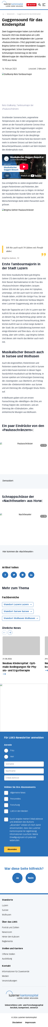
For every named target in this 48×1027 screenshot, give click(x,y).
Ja (17, 877)
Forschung (15, 805)
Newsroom (11, 14)
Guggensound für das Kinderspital (28, 14)
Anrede (8, 745)
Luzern (5, 905)
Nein (31, 877)
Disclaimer (17, 1022)
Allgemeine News (17, 792)
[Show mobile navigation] (44, 5)
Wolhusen (6, 915)
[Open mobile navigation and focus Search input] (40, 5)
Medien (5, 976)
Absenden (12, 849)
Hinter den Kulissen (10, 937)
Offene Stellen (8, 954)
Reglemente (7, 941)
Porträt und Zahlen (10, 927)
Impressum (30, 1022)
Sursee (5, 910)
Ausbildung (7, 959)
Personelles (15, 799)
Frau (12, 750)
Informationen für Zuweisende (15, 971)
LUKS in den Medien (19, 811)
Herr (12, 756)
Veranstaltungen (9, 981)
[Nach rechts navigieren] (10, 632)
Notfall (32, 5)
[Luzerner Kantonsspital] (22, 995)
